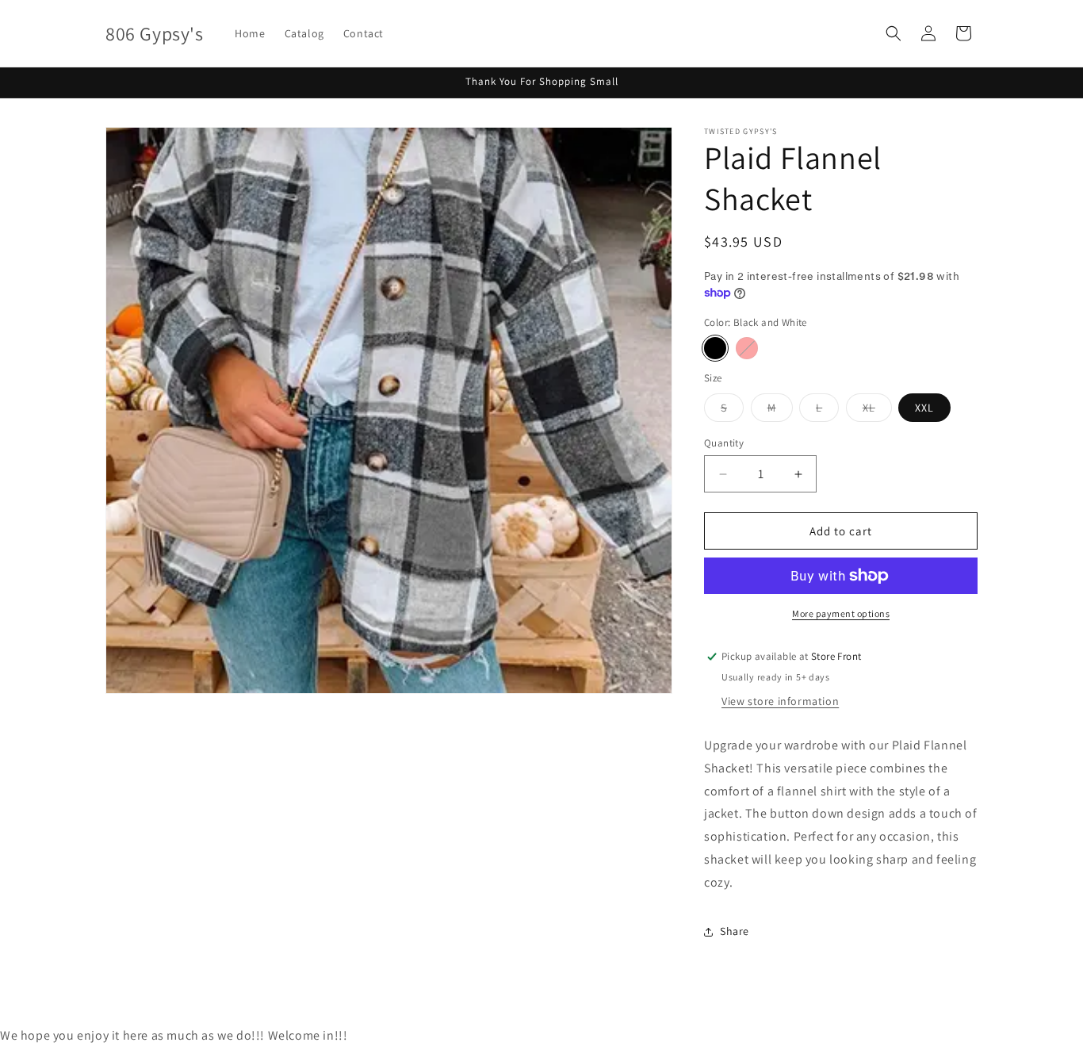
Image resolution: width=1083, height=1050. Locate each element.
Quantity (724, 443)
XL (877, 411)
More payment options (841, 613)
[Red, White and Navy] (747, 348)
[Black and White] (715, 348)
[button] (893, 33)
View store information (780, 701)
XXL (924, 407)
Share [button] (734, 931)
